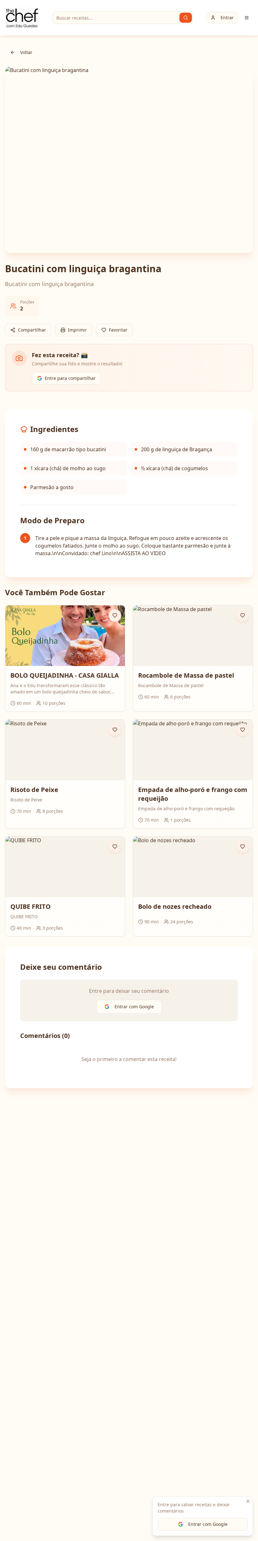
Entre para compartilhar (70, 378)
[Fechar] (247, 1501)
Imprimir (77, 330)
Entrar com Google (207, 1524)
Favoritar (118, 330)
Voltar (26, 52)
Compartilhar (32, 330)
